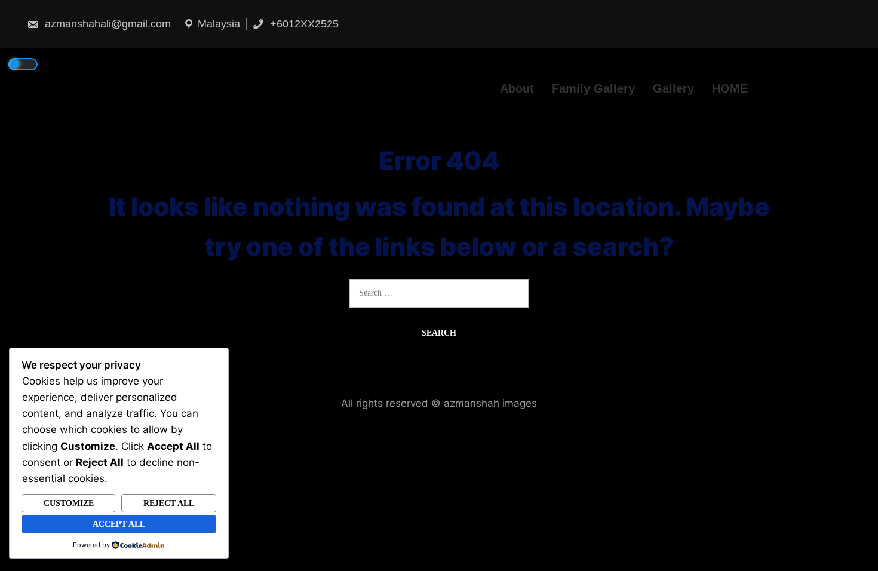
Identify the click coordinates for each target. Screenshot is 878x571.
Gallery (673, 87)
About (517, 87)
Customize (69, 503)
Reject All (168, 503)
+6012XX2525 (303, 24)
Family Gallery (593, 87)
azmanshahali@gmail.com (106, 24)
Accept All (119, 524)
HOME (730, 87)
